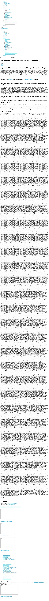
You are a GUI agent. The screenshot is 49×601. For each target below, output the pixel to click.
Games (6, 11)
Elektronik (5, 5)
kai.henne (2, 598)
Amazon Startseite (6, 555)
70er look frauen (4, 550)
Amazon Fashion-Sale (7, 558)
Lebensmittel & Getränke (10, 24)
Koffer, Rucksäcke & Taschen (11, 22)
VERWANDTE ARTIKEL (5, 506)
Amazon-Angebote (28, 79)
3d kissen (4, 574)
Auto (6, 4)
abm (3, 573)
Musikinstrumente (8, 17)
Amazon (10, 79)
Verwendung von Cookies (39, 582)
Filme (6, 10)
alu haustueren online (11, 504)
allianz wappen (6, 569)
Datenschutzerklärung (7, 578)
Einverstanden (3, 583)
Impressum (5, 577)
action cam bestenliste (7, 571)
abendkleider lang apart (7, 568)
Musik (6, 16)
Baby (4, 1)
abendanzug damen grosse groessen (9, 567)
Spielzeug (7, 13)
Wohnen (4, 25)
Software (7, 19)
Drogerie (4, 6)
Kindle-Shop (7, 15)
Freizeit (4, 7)
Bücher (6, 14)
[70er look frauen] (7, 547)
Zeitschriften (7, 18)
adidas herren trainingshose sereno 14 (10, 572)
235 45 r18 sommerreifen (12, 503)
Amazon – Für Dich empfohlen (9, 559)
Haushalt (4, 20)
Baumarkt (5, 2)
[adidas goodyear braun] (7, 519)
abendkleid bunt (4, 535)
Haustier (6, 21)
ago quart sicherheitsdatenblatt (8, 575)
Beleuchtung (7, 3)
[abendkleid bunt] (7, 533)
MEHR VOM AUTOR (16, 506)
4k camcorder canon (7, 570)
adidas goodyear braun (6, 521)
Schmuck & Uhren (8, 12)
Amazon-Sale (5, 557)
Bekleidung (7, 9)
